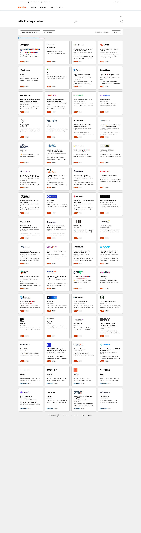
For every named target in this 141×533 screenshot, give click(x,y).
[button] (121, 16)
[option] (29, 32)
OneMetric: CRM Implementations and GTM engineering (28, 226)
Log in (113, 2)
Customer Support (34, 2)
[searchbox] (98, 21)
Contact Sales (46, 2)
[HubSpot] (22, 7)
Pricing (52, 7)
